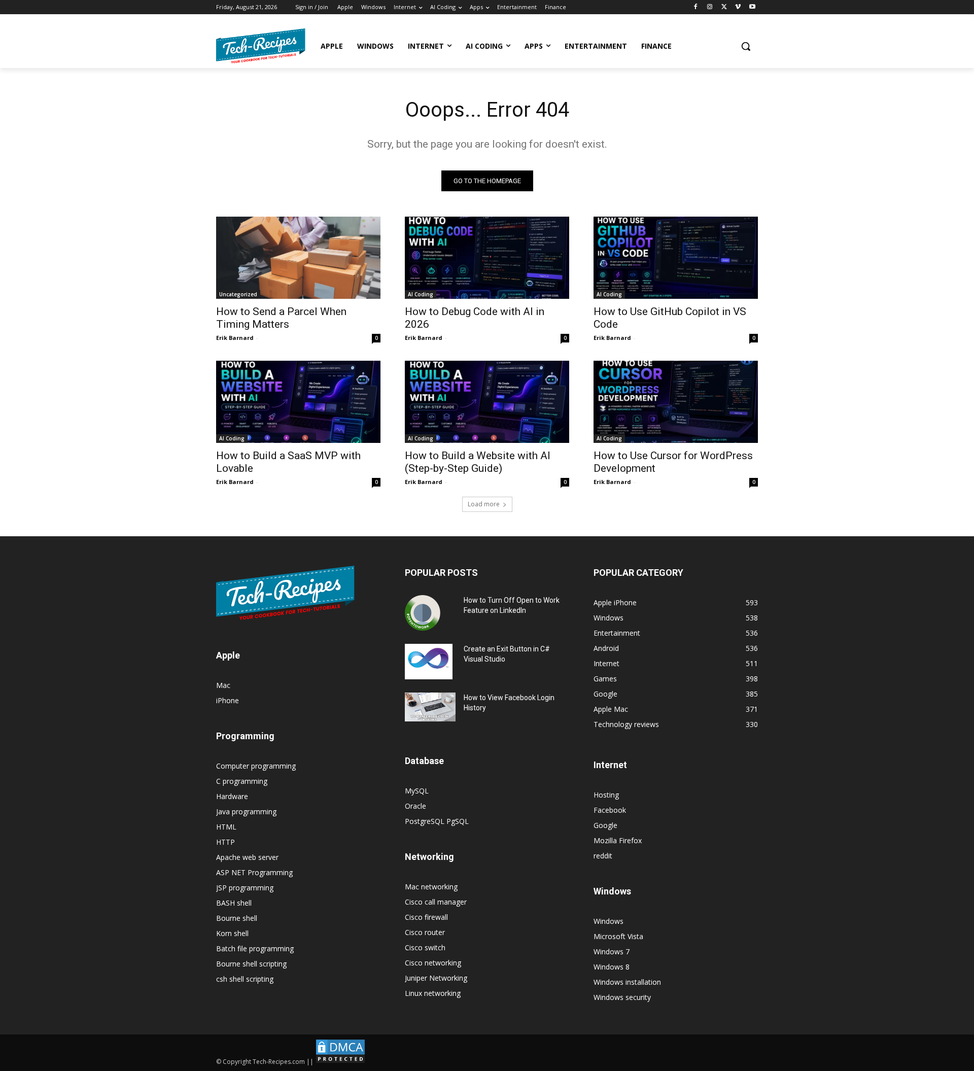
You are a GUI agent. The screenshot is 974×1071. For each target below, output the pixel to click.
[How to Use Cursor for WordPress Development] (676, 402)
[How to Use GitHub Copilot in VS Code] (676, 258)
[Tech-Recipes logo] (260, 45)
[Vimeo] (738, 7)
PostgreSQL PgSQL (437, 821)
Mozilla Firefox (618, 840)
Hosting (606, 795)
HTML (226, 827)
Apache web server (247, 857)
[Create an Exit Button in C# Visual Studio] (429, 661)
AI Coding (420, 294)
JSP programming (244, 887)
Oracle (415, 806)
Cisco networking (433, 963)
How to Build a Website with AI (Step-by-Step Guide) (477, 462)
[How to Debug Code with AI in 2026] (487, 258)
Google (605, 825)
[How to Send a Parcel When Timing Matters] (298, 258)
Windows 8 (612, 967)
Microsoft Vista (618, 936)
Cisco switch (425, 947)
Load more (484, 504)
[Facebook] (696, 7)
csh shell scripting (244, 979)
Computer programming (256, 766)
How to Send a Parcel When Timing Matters (281, 317)
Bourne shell (236, 918)
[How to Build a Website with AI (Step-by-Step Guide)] (487, 402)
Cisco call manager (436, 902)
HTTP (225, 842)
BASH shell (234, 903)
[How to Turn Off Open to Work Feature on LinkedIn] (422, 613)
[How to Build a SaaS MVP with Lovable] (298, 402)
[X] (724, 7)
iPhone (227, 700)
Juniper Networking (436, 978)
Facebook (610, 810)
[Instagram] (710, 7)
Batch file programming (255, 948)
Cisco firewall (426, 917)
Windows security (622, 997)
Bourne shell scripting (251, 964)
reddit (603, 855)
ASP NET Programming (254, 872)
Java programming (246, 811)
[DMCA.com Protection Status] (340, 1061)
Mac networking (431, 886)
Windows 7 (612, 951)
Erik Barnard (235, 337)
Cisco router (425, 932)
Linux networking (433, 993)
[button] (746, 46)
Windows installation (627, 982)
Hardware (232, 796)
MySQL (417, 791)
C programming (241, 781)
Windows (608, 921)
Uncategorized (238, 294)
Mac (223, 685)
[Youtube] (752, 7)
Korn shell (232, 933)
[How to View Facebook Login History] (430, 707)
